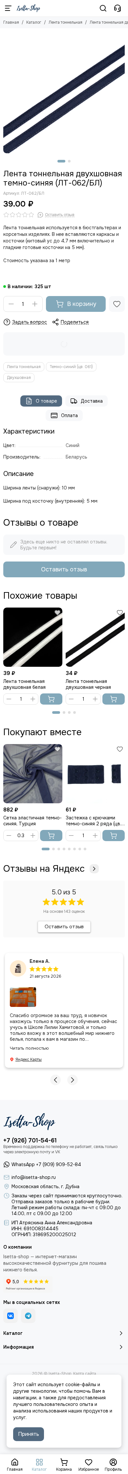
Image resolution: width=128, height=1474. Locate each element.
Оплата (69, 415)
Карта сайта (84, 1373)
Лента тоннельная (65, 22)
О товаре (46, 401)
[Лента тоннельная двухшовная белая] (32, 637)
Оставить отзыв (64, 569)
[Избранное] (117, 304)
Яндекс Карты (28, 1059)
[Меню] (8, 8)
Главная (11, 22)
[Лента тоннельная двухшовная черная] (95, 637)
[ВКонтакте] (10, 1316)
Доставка (92, 401)
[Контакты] (117, 8)
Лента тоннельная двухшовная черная (88, 684)
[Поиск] (103, 8)
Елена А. (40, 961)
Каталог (33, 22)
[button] (61, 161)
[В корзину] (51, 699)
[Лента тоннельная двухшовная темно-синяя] (64, 92)
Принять (28, 1434)
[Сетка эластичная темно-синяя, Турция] (32, 773)
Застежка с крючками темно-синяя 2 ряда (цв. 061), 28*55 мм (93, 821)
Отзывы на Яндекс (44, 868)
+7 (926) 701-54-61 (30, 1140)
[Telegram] (28, 1316)
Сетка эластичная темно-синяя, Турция (32, 821)
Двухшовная (19, 377)
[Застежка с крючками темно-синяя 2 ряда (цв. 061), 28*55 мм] (95, 773)
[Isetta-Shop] (28, 8)
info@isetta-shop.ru (33, 1177)
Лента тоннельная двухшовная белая (24, 684)
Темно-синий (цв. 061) (71, 366)
